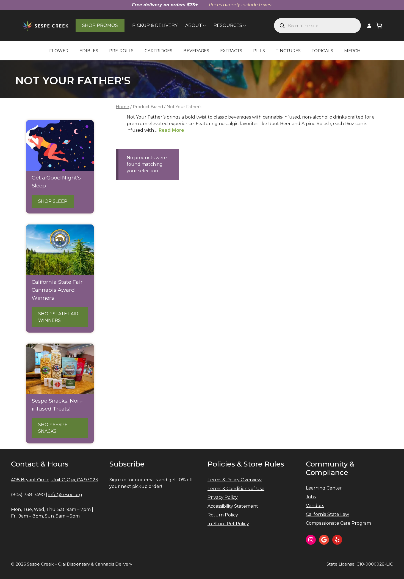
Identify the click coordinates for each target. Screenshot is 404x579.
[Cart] (379, 25)
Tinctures (288, 50)
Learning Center (324, 488)
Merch (352, 50)
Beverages (196, 50)
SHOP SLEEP (52, 201)
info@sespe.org (65, 494)
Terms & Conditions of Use (235, 488)
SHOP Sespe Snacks (53, 428)
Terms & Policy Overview (234, 479)
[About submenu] (204, 25)
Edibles (88, 50)
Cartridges (158, 50)
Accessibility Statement (232, 506)
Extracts (231, 50)
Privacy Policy (222, 497)
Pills (259, 50)
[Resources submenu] (244, 25)
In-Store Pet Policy (228, 523)
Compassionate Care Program (338, 523)
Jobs (311, 496)
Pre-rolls (121, 50)
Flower (58, 50)
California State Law (327, 514)
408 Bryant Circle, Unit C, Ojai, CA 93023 (54, 479)
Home (122, 106)
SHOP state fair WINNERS (58, 317)
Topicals (322, 50)
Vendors (315, 505)
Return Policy (222, 515)
